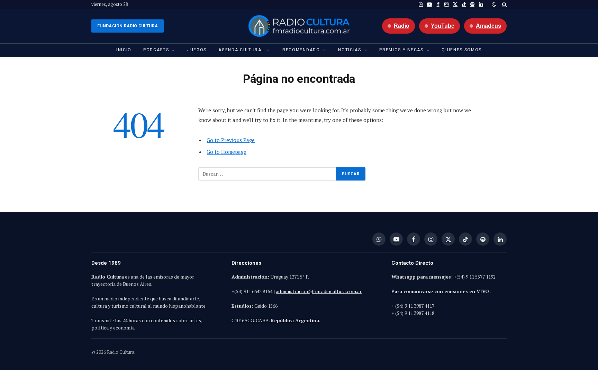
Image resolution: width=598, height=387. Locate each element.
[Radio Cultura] (299, 26)
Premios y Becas (401, 49)
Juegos (197, 49)
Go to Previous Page (231, 140)
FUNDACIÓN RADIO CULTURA (127, 26)
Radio (401, 26)
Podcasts (156, 49)
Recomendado (301, 49)
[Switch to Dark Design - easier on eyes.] (494, 4)
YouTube (442, 26)
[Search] (504, 4)
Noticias (349, 49)
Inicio (124, 49)
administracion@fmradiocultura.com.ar (319, 291)
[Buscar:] (267, 174)
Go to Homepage (226, 151)
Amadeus (488, 26)
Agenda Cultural (241, 49)
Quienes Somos (462, 49)
